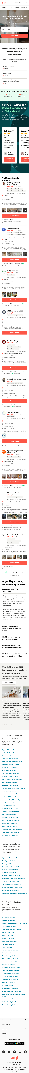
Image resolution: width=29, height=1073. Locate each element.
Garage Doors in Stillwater (9, 953)
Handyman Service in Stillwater (11, 962)
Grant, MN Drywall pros (9, 770)
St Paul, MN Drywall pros (9, 767)
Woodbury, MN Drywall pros (10, 817)
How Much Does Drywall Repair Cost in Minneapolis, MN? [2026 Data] (11, 705)
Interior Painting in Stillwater (10, 890)
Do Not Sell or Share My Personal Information (14, 1067)
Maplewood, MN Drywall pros (10, 797)
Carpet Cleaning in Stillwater (10, 988)
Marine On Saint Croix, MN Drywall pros (13, 788)
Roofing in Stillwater (8, 938)
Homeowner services (7, 1020)
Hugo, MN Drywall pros (8, 806)
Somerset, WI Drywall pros (9, 782)
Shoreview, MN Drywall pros (10, 835)
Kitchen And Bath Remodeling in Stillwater (14, 923)
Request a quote (9, 159)
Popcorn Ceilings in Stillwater (10, 870)
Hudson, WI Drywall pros (9, 791)
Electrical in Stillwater (8, 920)
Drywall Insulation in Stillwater (11, 858)
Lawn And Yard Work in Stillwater (11, 929)
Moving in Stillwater (8, 947)
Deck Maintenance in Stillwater (11, 968)
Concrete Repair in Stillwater (10, 973)
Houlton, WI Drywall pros (9, 753)
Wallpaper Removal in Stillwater (11, 884)
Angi (3, 700)
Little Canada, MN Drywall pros (11, 803)
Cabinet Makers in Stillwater (10, 976)
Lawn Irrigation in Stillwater (10, 979)
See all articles (9, 682)
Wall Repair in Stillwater (9, 861)
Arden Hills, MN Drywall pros (10, 832)
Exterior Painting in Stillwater (10, 959)
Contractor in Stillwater (9, 873)
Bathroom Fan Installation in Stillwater (13, 878)
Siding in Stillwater (7, 935)
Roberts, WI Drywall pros (9, 823)
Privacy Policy (18, 1062)
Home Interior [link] (5, 7)
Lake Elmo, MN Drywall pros (10, 759)
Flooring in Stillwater (8, 944)
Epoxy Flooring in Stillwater (10, 956)
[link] (5, 153)
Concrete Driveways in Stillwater (11, 991)
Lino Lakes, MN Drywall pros (10, 773)
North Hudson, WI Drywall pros (11, 794)
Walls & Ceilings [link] (15, 7)
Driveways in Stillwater (8, 965)
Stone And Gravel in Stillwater (10, 970)
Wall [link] (21, 7)
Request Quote (14, 216)
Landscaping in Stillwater (9, 941)
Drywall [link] (26, 7)
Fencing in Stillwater (8, 932)
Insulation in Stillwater (8, 982)
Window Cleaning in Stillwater (10, 1005)
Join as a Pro (18, 3)
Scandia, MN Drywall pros (9, 826)
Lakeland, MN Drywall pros (10, 785)
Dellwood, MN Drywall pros (10, 776)
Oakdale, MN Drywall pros (9, 756)
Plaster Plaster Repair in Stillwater (12, 867)
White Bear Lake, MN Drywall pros (12, 761)
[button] (4, 210)
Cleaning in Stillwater (8, 985)
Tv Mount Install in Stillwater (10, 881)
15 (22, 572)
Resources (4, 1029)
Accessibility (14, 1064)
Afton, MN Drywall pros (9, 814)
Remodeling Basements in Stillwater (12, 887)
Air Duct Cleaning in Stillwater (10, 1002)
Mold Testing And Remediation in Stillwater (14, 893)
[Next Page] (26, 572)
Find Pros (14, 36)
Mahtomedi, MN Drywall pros (10, 764)
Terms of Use (10, 1062)
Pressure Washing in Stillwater (11, 950)
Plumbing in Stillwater (8, 918)
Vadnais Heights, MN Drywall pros (12, 779)
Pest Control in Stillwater (9, 999)
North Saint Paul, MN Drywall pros (12, 800)
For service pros (6, 1024)
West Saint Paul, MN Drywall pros (12, 829)
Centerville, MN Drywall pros (10, 811)
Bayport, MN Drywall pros (9, 750)
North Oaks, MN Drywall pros (10, 820)
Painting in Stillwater (8, 864)
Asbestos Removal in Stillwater (11, 875)
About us (4, 1033)
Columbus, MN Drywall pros (10, 809)
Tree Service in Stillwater (9, 926)
